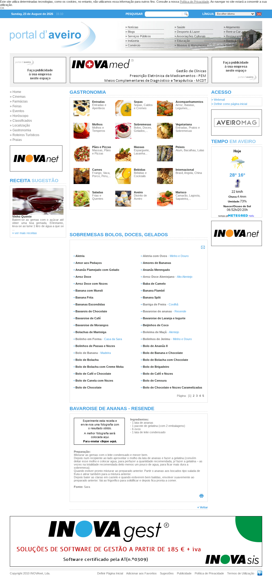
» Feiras (16, 106)
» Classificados (21, 120)
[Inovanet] (36, 170)
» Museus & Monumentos (191, 45)
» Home (15, 92)
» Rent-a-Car (232, 31)
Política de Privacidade (194, 1)
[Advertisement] (138, 221)
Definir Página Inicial (110, 573)
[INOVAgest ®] (136, 565)
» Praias (16, 140)
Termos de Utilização (240, 573)
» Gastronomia (20, 130)
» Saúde (180, 27)
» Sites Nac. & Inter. (236, 45)
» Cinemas (18, 97)
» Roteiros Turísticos (24, 135)
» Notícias (131, 27)
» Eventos (17, 111)
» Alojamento (232, 27)
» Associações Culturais (190, 36)
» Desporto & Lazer (187, 31)
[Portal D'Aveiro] (53, 51)
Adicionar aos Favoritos (141, 573)
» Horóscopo (19, 116)
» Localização (20, 125)
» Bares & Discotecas (238, 40)
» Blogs (130, 31)
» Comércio (132, 45)
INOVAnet (36, 573)
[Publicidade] (236, 134)
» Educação (182, 40)
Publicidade (184, 573)
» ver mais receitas (24, 233)
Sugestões (167, 573)
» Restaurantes (234, 36)
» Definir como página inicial (229, 103)
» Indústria (132, 40)
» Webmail (218, 99)
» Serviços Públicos (138, 36)
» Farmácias (19, 101)
